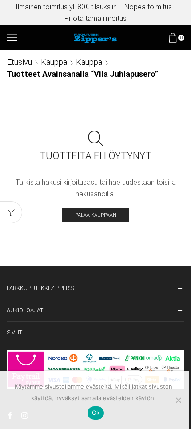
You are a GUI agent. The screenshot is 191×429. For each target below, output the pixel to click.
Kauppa (54, 62)
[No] (178, 400)
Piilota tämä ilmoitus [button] (95, 18)
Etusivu (19, 62)
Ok (96, 412)
